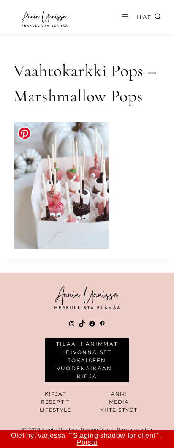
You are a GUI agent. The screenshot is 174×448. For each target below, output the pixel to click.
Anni (119, 394)
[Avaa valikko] (124, 16)
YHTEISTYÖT (119, 410)
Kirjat (55, 394)
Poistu (87, 442)
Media (119, 402)
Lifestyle (55, 410)
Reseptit (55, 402)
